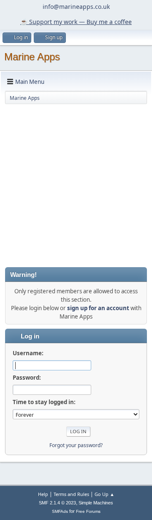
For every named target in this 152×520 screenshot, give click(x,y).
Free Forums (88, 511)
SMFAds (60, 511)
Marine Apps (32, 56)
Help (43, 494)
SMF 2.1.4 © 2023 (57, 502)
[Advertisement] (76, 185)
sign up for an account (98, 308)
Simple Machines (96, 502)
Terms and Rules (71, 494)
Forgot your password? (76, 445)
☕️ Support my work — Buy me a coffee (76, 22)
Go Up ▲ (104, 494)
